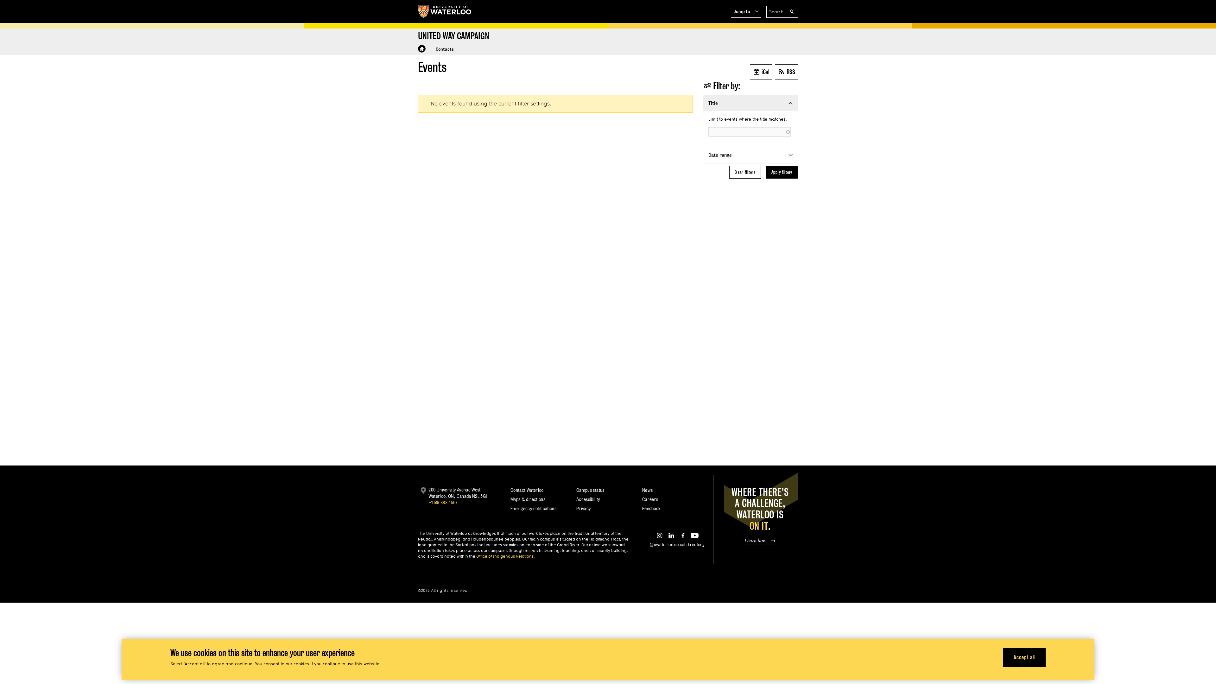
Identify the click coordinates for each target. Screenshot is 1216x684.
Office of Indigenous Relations (505, 556)
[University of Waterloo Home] (445, 11)
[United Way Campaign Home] (422, 49)
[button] (746, 11)
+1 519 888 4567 (443, 502)
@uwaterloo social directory (677, 544)
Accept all (1024, 657)
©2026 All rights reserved (443, 590)
